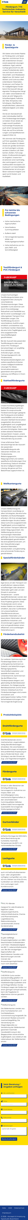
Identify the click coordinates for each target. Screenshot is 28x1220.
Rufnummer (7, 1117)
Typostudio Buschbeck (10, 1219)
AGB (10, 1208)
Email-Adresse (7, 1109)
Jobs (4, 1208)
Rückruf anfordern (9, 1139)
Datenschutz (19, 1208)
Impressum (6, 1213)
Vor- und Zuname (8, 1093)
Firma (5, 1101)
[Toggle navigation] (25, 2)
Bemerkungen (8, 1126)
